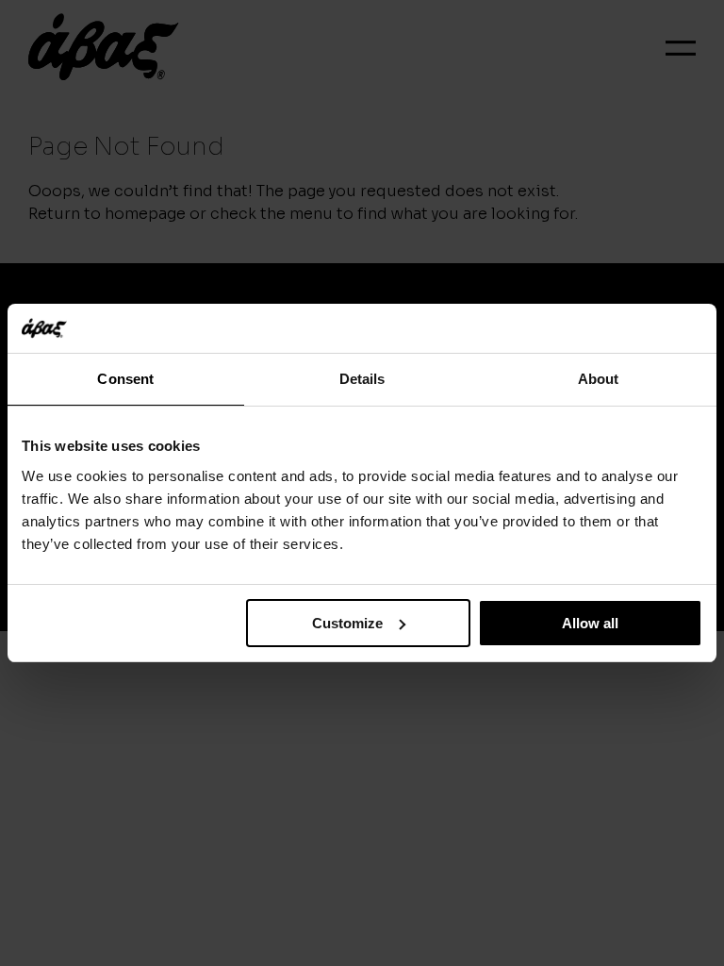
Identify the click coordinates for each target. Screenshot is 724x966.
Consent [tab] (125, 379)
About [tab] (598, 379)
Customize (347, 623)
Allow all (590, 623)
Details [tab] (362, 379)
